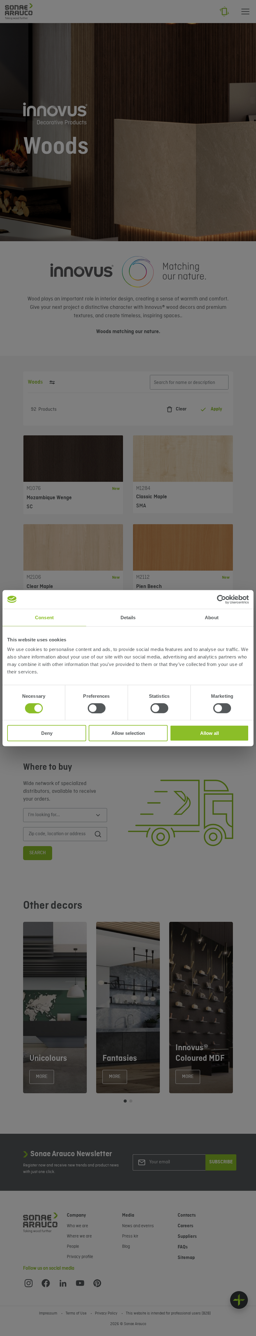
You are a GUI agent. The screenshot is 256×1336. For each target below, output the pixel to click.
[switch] (97, 708)
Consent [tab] (44, 617)
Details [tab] (128, 617)
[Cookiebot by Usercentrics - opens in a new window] (221, 599)
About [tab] (212, 617)
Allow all (209, 733)
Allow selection (128, 733)
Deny (46, 733)
